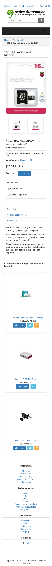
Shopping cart (29, 5)
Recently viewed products (26, 504)
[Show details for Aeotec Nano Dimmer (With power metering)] (26, 294)
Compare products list (26, 506)
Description (11, 209)
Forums (26, 501)
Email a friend (16, 188)
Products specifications (17, 214)
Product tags (12, 220)
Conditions (26, 473)
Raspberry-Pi (26, 160)
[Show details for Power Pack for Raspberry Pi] (26, 417)
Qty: (8, 173)
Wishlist (26, 531)
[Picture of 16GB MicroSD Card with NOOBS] (16, 125)
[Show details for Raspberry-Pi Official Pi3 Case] (26, 355)
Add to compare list (18, 194)
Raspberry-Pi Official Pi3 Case (26, 379)
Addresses (26, 526)
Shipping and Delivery (26, 479)
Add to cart (24, 173)
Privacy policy (26, 476)
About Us (26, 470)
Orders (26, 523)
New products (26, 509)
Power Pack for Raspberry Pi (26, 440)
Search (41, 20)
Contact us (26, 482)
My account (26, 520)
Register (7, 5)
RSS (27, 542)
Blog (26, 498)
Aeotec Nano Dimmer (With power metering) (26, 317)
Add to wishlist (16, 182)
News (26, 495)
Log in (16, 5)
